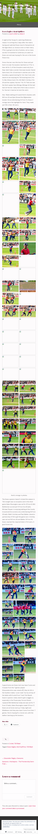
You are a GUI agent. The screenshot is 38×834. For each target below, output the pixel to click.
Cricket (11, 743)
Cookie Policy (6, 826)
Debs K (22, 34)
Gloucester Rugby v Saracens (13, 758)
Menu (19, 25)
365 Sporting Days (19, 5)
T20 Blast (17, 743)
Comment (29, 797)
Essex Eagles (11, 747)
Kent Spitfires (21, 747)
